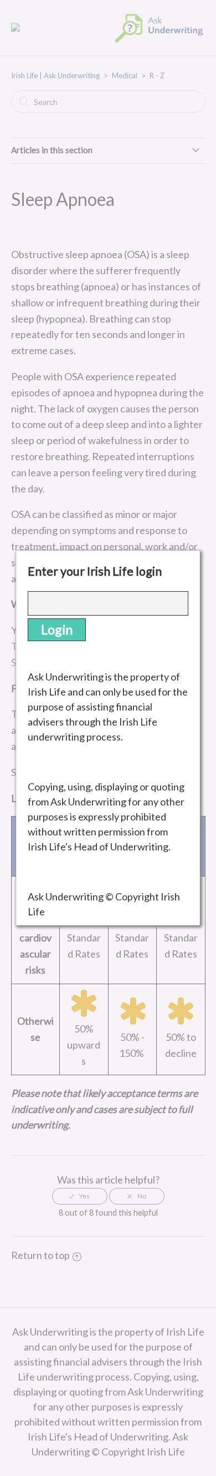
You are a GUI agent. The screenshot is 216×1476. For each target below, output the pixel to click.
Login (57, 629)
